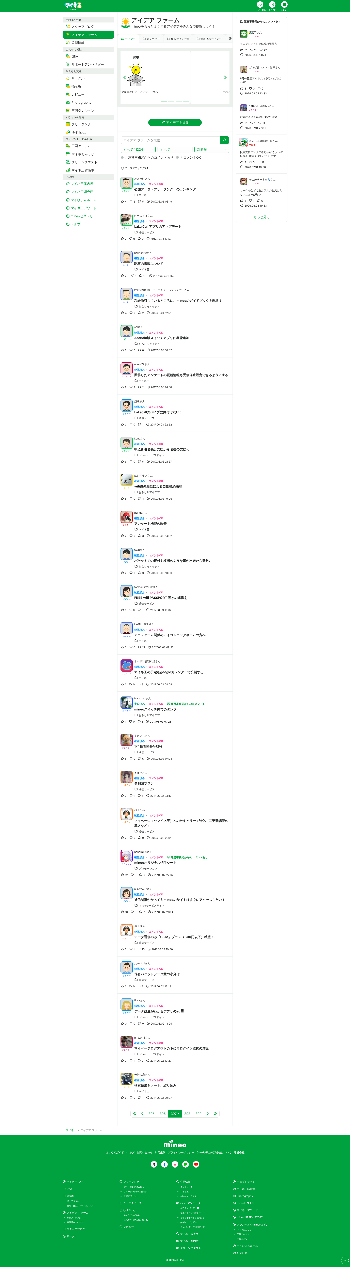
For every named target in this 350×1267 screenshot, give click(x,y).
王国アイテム (243, 1234)
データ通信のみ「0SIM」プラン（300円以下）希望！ (174, 937)
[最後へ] (215, 1114)
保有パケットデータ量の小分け (157, 974)
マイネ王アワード (247, 1210)
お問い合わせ (145, 1152)
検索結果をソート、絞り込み (155, 1085)
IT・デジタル (73, 1201)
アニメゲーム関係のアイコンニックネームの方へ (170, 635)
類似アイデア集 (180, 39)
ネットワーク (186, 1187)
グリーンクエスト (190, 1248)
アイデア (130, 39)
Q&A (69, 1188)
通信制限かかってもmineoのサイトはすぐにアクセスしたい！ (179, 900)
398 (187, 1114)
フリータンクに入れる (134, 1187)
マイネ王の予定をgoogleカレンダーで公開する (169, 672)
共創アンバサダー (188, 1222)
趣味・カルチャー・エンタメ (80, 1205)
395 (151, 1114)
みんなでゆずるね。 (133, 1215)
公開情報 (185, 1181)
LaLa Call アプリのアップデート (157, 226)
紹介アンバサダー (188, 1208)
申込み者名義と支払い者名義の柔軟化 (161, 449)
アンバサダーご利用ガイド (192, 1227)
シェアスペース (132, 1203)
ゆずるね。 (130, 1210)
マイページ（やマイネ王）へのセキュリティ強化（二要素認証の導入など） (181, 823)
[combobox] (138, 149)
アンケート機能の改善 (150, 524)
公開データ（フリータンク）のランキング (165, 189)
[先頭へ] (134, 1114)
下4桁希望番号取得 (148, 746)
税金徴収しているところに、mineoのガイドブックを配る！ (178, 301)
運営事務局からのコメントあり (150, 157)
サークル (72, 1236)
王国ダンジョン (246, 1181)
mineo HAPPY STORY (250, 1217)
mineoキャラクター (189, 1196)
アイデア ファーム (78, 1212)
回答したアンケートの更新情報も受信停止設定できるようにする (181, 375)
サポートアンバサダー (190, 1213)
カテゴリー (153, 39)
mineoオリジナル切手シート (155, 863)
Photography (245, 1196)
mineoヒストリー (247, 1203)
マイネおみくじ (244, 1229)
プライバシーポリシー (181, 1152)
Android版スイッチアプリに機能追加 (161, 338)
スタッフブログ (76, 1229)
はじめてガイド (115, 1152)
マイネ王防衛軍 (246, 1188)
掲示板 (71, 1196)
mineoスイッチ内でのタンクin (156, 709)
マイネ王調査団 (189, 1233)
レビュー (128, 1226)
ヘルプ (130, 1152)
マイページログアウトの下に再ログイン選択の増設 (171, 1048)
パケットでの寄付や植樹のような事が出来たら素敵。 (173, 561)
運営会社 (239, 1152)
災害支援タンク (131, 1196)
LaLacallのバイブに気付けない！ (158, 412)
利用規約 (160, 1152)
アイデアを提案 (177, 123)
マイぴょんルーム (247, 1245)
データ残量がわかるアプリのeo (159, 1011)
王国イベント (243, 1239)
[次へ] (207, 1114)
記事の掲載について (148, 263)
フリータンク (131, 1181)
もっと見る (262, 217)
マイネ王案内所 (189, 1240)
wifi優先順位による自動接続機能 (158, 486)
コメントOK (192, 157)
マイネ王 (184, 1191)
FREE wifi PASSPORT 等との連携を (160, 598)
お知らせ (242, 1252)
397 (174, 1114)
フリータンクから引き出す (136, 1191)
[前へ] (142, 1114)
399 (198, 1114)
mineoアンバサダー (191, 1203)
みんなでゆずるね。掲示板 (136, 1220)
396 (163, 1114)
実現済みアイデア (211, 39)
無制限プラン (144, 783)
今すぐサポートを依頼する (192, 1217)
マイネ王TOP (74, 1181)
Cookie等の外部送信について (214, 1152)
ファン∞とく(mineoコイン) (253, 1224)
